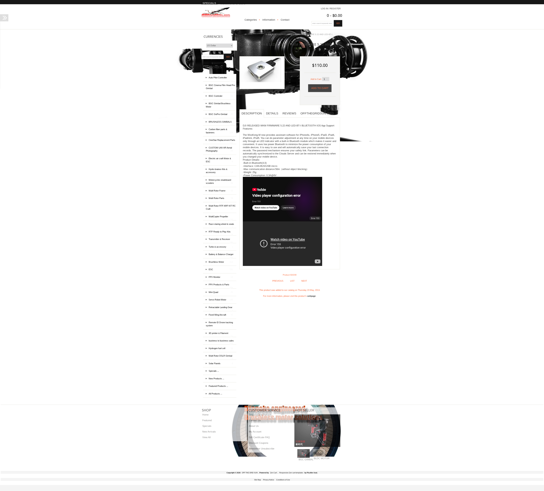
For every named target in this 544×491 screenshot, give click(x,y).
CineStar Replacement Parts (222, 141)
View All (206, 437)
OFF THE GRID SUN (250, 473)
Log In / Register (331, 8)
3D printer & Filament (221, 334)
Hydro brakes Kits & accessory (219, 171)
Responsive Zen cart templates (291, 473)
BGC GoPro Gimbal (221, 114)
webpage (311, 296)
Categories (251, 19)
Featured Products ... (218, 386)
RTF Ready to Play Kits (221, 233)
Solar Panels (221, 363)
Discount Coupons (258, 443)
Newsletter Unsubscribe (261, 448)
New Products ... (216, 378)
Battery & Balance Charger (221, 255)
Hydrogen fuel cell (221, 348)
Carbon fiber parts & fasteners (219, 131)
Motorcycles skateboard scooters (219, 181)
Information (268, 19)
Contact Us (255, 420)
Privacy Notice (268, 480)
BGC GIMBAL (306, 459)
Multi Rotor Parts (221, 198)
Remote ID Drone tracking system (219, 324)
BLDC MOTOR (322, 458)
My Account (255, 431)
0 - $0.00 (334, 15)
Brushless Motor (221, 262)
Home (241, 34)
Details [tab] (272, 113)
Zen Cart (273, 473)
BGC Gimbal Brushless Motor (219, 105)
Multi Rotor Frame (221, 190)
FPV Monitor (221, 277)
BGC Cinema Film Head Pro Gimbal (220, 87)
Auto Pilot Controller (256, 34)
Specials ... (214, 371)
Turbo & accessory (221, 247)
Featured (207, 420)
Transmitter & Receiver (221, 240)
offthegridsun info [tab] (317, 113)
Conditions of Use (283, 480)
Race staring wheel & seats (221, 225)
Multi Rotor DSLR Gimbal (221, 357)
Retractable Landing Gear (221, 308)
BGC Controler (221, 96)
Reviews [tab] (289, 113)
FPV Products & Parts (221, 286)
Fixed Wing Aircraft (221, 315)
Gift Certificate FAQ (259, 437)
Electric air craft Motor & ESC (219, 160)
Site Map (257, 480)
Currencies (213, 36)
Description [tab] (252, 113)
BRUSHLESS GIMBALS (221, 123)
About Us (254, 426)
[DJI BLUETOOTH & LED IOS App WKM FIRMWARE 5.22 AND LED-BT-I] (261, 70)
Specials (209, 3)
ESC (221, 269)
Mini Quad (221, 292)
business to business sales (221, 342)
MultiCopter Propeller (221, 218)
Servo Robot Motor (221, 299)
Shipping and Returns (260, 414)
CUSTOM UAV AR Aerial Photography (219, 149)
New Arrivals (209, 431)
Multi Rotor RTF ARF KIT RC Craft (221, 207)
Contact (285, 19)
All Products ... (215, 393)
